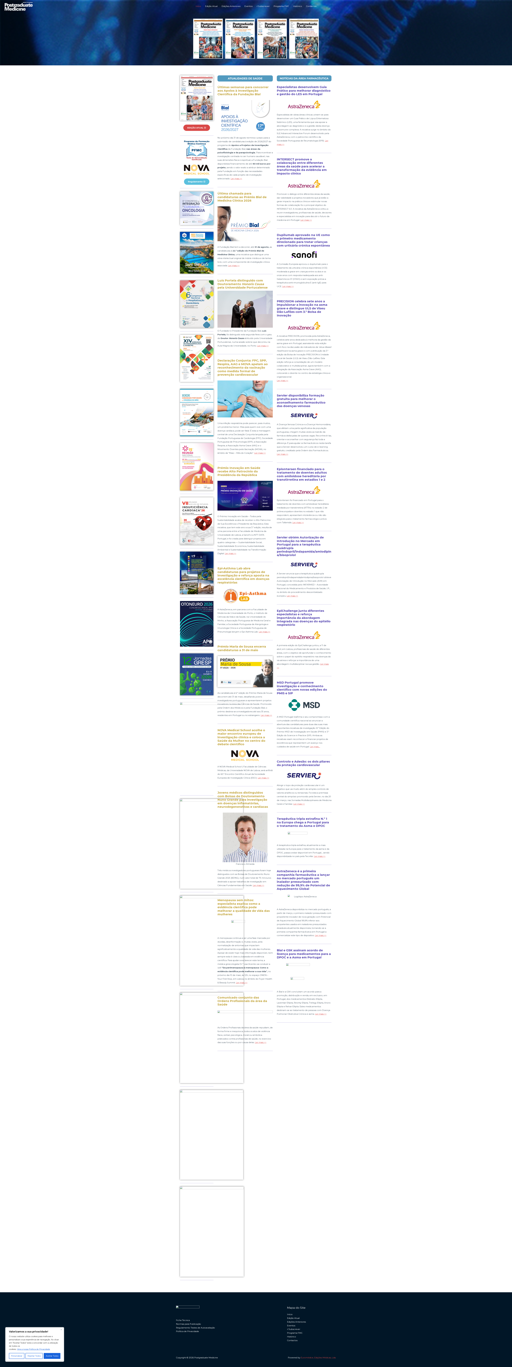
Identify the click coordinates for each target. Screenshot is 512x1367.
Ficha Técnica (183, 1320)
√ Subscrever (263, 6)
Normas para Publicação (188, 1324)
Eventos (248, 6)
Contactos (311, 6)
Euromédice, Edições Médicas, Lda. (318, 1357)
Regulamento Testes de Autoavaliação (195, 1327)
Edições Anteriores (231, 6)
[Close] (61, 1329)
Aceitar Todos (52, 1356)
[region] (34, 1344)
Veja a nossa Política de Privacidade (33, 1349)
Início (198, 6)
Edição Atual (211, 6)
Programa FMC (281, 6)
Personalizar (16, 1356)
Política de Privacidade (187, 1331)
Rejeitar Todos (34, 1356)
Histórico (297, 6)
